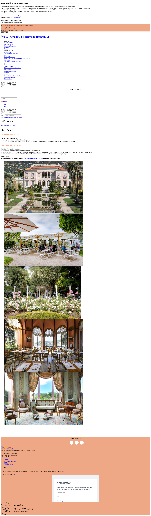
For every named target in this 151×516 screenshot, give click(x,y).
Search (2, 115)
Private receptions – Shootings (12, 68)
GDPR (6, 463)
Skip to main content (6, 117)
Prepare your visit (10, 125)
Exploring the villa (9, 44)
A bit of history (8, 42)
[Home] (25, 36)
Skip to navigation (17, 117)
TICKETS (4, 101)
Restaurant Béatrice (9, 77)
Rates (5, 55)
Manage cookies (8, 464)
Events (6, 49)
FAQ (5, 63)
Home (2, 125)
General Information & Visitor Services (15, 76)
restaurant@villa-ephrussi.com (34, 158)
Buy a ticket (7, 64)
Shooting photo (8, 66)
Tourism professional (10, 71)
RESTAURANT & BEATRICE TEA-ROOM (17, 58)
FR (5, 104)
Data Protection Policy (10, 461)
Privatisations (8, 79)
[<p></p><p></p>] (43, 212)
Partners (6, 72)
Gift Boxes (7, 60)
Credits (6, 459)
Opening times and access (11, 53)
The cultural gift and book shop (12, 61)
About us (6, 47)
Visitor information (9, 57)
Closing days (7, 52)
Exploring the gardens (10, 46)
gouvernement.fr (17, 17)
